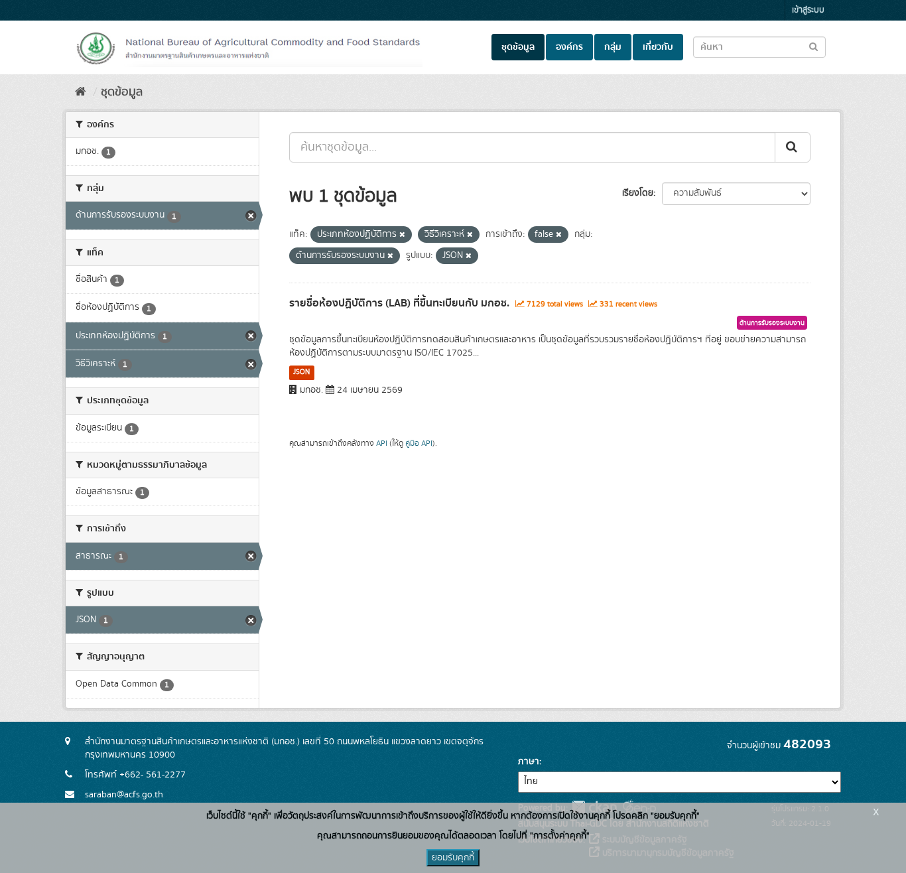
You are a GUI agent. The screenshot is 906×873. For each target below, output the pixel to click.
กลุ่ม (612, 47)
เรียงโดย (637, 193)
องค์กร (569, 47)
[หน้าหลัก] (80, 92)
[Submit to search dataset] (813, 46)
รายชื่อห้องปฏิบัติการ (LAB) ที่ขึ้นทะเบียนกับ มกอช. (399, 303)
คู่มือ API (418, 443)
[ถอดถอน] (402, 235)
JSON (301, 372)
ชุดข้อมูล (518, 47)
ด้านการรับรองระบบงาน (772, 323)
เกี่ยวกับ (658, 47)
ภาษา (528, 761)
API (381, 443)
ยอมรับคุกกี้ (453, 857)
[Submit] (792, 147)
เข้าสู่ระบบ (808, 10)
